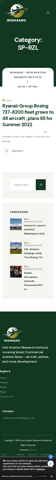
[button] (28, 476)
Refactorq (33, 450)
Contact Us (6, 396)
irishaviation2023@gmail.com (19, 418)
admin (9, 100)
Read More (17, 150)
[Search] (41, 184)
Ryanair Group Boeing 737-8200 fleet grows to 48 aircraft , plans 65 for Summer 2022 (28, 115)
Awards (4, 382)
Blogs (3, 391)
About (3, 377)
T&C (7, 454)
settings (40, 469)
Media (3, 387)
